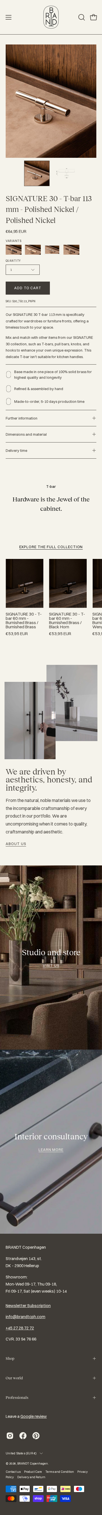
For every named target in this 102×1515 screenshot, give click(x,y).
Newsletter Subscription (28, 1305)
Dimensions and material (26, 434)
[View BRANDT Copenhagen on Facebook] (23, 1435)
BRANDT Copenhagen (32, 1463)
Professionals (17, 1397)
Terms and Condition (59, 1472)
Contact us (13, 1472)
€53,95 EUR (17, 634)
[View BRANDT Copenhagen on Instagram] (10, 1435)
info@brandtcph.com (25, 1316)
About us (16, 843)
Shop (10, 1358)
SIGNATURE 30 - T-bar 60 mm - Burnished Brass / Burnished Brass (24, 620)
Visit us (51, 965)
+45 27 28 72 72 (20, 1328)
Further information (21, 418)
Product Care (33, 1472)
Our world (14, 1378)
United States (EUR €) (21, 1453)
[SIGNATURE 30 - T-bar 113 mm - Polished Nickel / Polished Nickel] (37, 173)
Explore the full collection (51, 546)
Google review (33, 1416)
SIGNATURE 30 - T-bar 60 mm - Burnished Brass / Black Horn (67, 620)
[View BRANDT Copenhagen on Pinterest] (36, 1435)
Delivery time (16, 450)
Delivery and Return (31, 1477)
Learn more (51, 1149)
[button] (81, 17)
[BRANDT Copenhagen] (51, 17)
